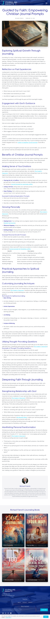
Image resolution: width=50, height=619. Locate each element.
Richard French (25, 486)
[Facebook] (3, 613)
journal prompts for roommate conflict (22, 184)
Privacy (30, 602)
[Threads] (6, 613)
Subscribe (44, 609)
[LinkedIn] (11, 613)
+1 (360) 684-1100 (6, 594)
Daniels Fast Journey (9, 223)
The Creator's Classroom (17, 290)
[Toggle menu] (46, 3)
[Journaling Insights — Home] (9, 3)
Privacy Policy (8, 617)
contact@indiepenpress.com (8, 595)
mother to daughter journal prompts (28, 142)
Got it (46, 616)
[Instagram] (8, 613)
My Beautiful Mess (22, 417)
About (19, 602)
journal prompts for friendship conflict (20, 249)
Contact (25, 602)
